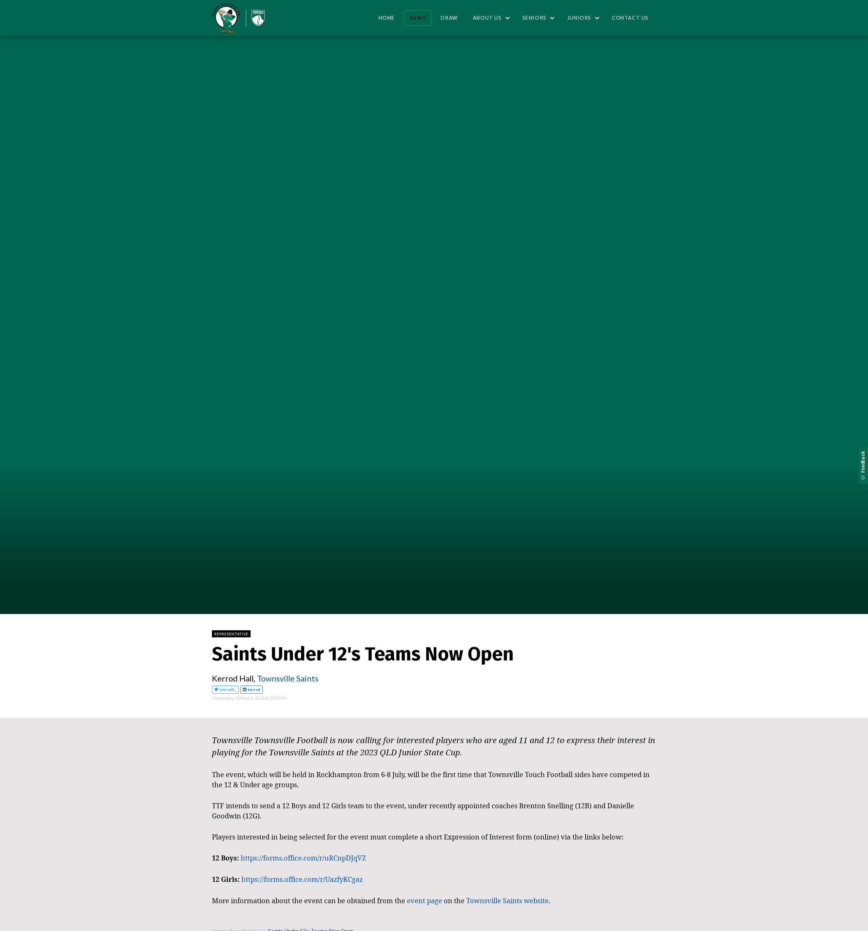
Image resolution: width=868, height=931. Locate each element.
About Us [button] (487, 18)
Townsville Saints (287, 678)
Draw (449, 18)
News (418, 18)
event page (424, 900)
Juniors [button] (579, 18)
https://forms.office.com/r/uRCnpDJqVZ (303, 857)
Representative (231, 634)
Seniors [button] (534, 18)
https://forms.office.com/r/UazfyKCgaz (302, 879)
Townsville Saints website (507, 900)
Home (387, 18)
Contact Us (630, 18)
